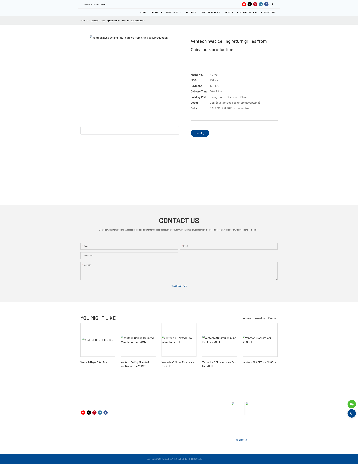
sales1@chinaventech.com (180, 428)
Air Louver (247, 318)
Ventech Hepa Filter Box (93, 362)
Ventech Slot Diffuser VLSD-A (259, 362)
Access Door (260, 318)
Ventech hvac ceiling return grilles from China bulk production (118, 20)
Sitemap (207, 459)
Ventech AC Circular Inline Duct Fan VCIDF (219, 364)
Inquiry (200, 133)
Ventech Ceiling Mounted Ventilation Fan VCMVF (135, 364)
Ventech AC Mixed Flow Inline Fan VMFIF (178, 364)
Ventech (84, 20)
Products (272, 318)
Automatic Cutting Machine (244, 426)
